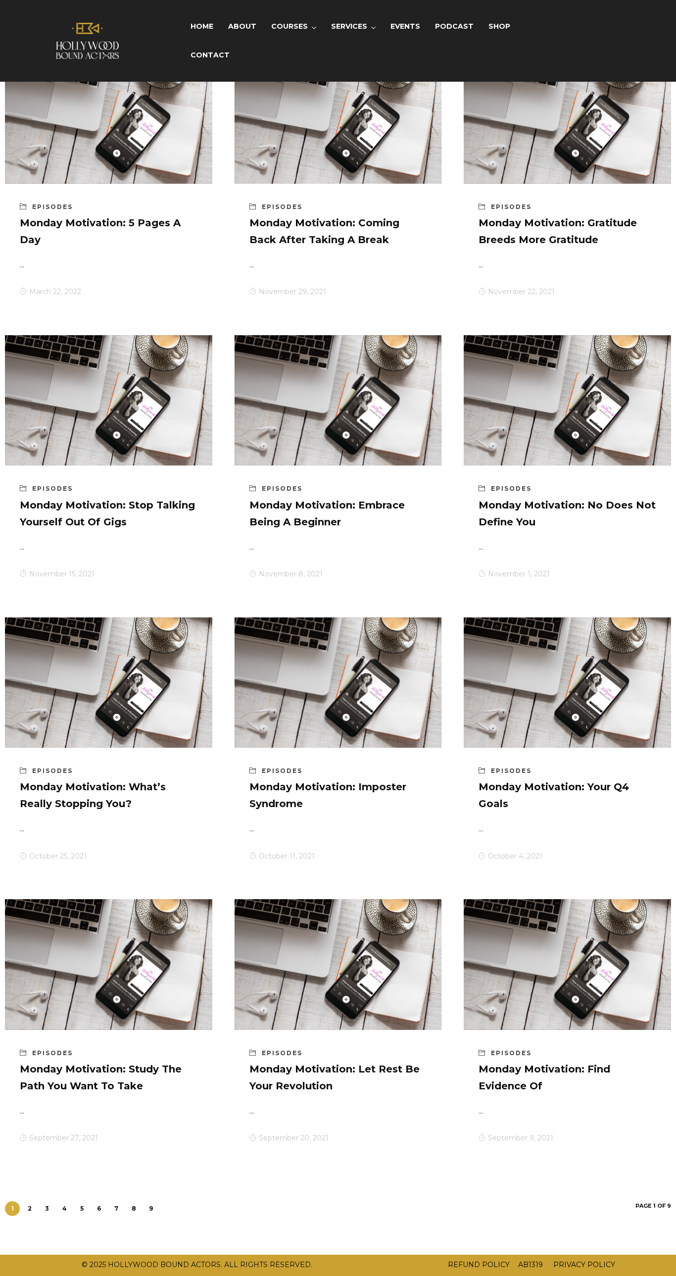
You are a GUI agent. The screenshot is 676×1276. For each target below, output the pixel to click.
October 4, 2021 (515, 856)
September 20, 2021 (294, 1137)
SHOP (499, 26)
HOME (202, 26)
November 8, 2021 (291, 573)
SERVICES (349, 26)
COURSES (289, 26)
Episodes (52, 206)
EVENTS (405, 26)
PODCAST (454, 26)
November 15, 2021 (62, 573)
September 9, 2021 (520, 1137)
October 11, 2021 (287, 856)
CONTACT (210, 55)
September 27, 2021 (63, 1137)
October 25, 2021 (58, 856)
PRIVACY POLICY (583, 1264)
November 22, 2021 (521, 291)
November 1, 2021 (519, 573)
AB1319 (530, 1264)
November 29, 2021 (292, 291)
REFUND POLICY (479, 1264)
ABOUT (242, 26)
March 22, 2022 (55, 291)
